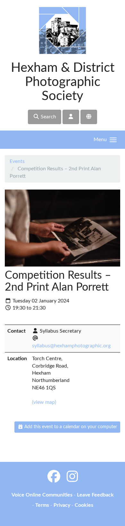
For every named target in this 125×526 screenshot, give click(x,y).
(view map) (44, 402)
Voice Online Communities (42, 494)
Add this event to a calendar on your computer (70, 427)
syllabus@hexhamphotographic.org (71, 345)
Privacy (62, 505)
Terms (42, 505)
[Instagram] (72, 477)
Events (17, 161)
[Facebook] (53, 477)
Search (47, 116)
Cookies (84, 505)
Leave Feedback (95, 494)
